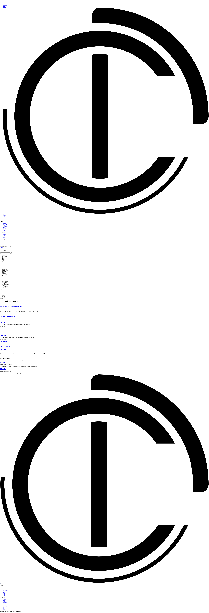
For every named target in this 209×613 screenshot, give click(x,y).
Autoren (4, 235)
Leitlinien (4, 234)
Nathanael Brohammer (5, 270)
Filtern (2, 298)
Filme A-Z (4, 215)
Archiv (4, 230)
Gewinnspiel (4, 259)
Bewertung (3, 295)
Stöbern (4, 216)
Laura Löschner (4, 277)
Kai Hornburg (4, 273)
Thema (3, 266)
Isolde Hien (3, 272)
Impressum (4, 237)
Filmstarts (4, 7)
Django (2, 328)
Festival (3, 258)
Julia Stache (4, 283)
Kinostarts (4, 225)
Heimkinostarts (5, 226)
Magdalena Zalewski (5, 288)
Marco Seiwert (4, 282)
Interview (3, 260)
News (3, 262)
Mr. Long (3, 322)
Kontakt (4, 236)
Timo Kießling (4, 274)
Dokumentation (4, 256)
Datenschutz (5, 602)
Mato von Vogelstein (5, 284)
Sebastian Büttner (5, 271)
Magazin (4, 223)
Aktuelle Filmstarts (7, 316)
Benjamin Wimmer (5, 286)
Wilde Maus (3, 341)
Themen (4, 6)
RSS (4, 609)
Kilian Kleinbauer (5, 275)
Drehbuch (3, 257)
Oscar (3, 263)
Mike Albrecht (4, 268)
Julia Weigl (3, 285)
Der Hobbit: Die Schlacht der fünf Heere (11, 306)
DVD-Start (3, 294)
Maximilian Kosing (5, 276)
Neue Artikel (5, 5)
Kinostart (3, 293)
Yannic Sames (4, 280)
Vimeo (4, 608)
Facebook (5, 606)
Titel (2, 290)
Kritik (3, 261)
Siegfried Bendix (4, 269)
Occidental (3, 362)
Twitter (4, 607)
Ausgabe (3, 255)
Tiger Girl (3, 335)
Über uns (4, 217)
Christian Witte (4, 287)
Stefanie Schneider (5, 281)
